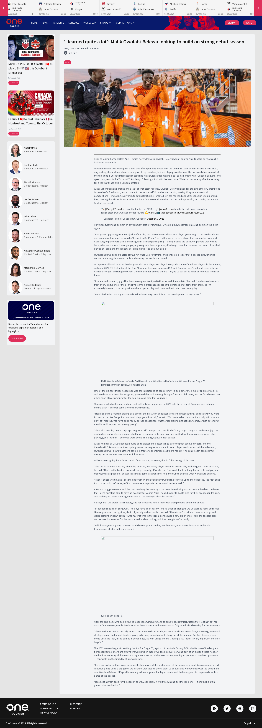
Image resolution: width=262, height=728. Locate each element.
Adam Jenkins (31, 233)
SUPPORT (75, 708)
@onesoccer (167, 212)
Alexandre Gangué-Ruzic (37, 250)
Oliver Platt (30, 216)
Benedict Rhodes (90, 48)
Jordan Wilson (31, 199)
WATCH (249, 22)
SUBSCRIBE (17, 338)
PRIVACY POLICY (48, 712)
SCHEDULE (73, 22)
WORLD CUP (89, 22)
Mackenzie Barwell (34, 267)
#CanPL (152, 212)
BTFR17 (73, 52)
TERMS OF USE (48, 704)
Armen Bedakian (32, 285)
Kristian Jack (31, 165)
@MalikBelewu (166, 209)
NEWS (45, 22)
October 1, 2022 (155, 218)
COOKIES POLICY (49, 708)
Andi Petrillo (30, 147)
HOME (34, 22)
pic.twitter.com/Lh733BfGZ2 (189, 212)
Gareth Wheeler (32, 182)
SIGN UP (232, 22)
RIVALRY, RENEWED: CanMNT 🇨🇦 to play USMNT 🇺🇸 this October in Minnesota (30, 68)
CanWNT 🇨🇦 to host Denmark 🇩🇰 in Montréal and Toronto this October (30, 121)
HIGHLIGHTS (58, 22)
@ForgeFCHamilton (115, 209)
